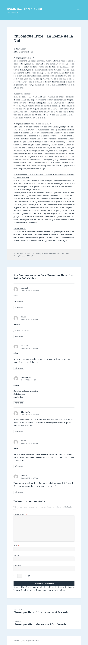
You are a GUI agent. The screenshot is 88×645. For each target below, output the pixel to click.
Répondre (19, 308)
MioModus (25, 377)
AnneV (29, 254)
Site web (17, 565)
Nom (16, 546)
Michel (24, 475)
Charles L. (25, 412)
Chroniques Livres (41, 254)
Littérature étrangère (56, 254)
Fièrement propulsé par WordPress (26, 641)
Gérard (24, 345)
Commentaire (20, 514)
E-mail (17, 555)
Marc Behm (32, 256)
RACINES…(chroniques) (24, 9)
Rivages (22, 256)
